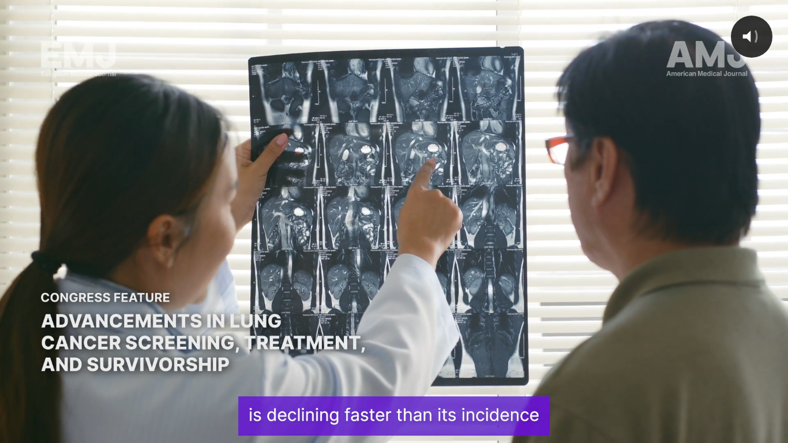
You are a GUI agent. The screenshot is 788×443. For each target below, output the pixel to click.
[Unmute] (713, 430)
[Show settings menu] (743, 430)
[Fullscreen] (773, 430)
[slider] (380, 430)
